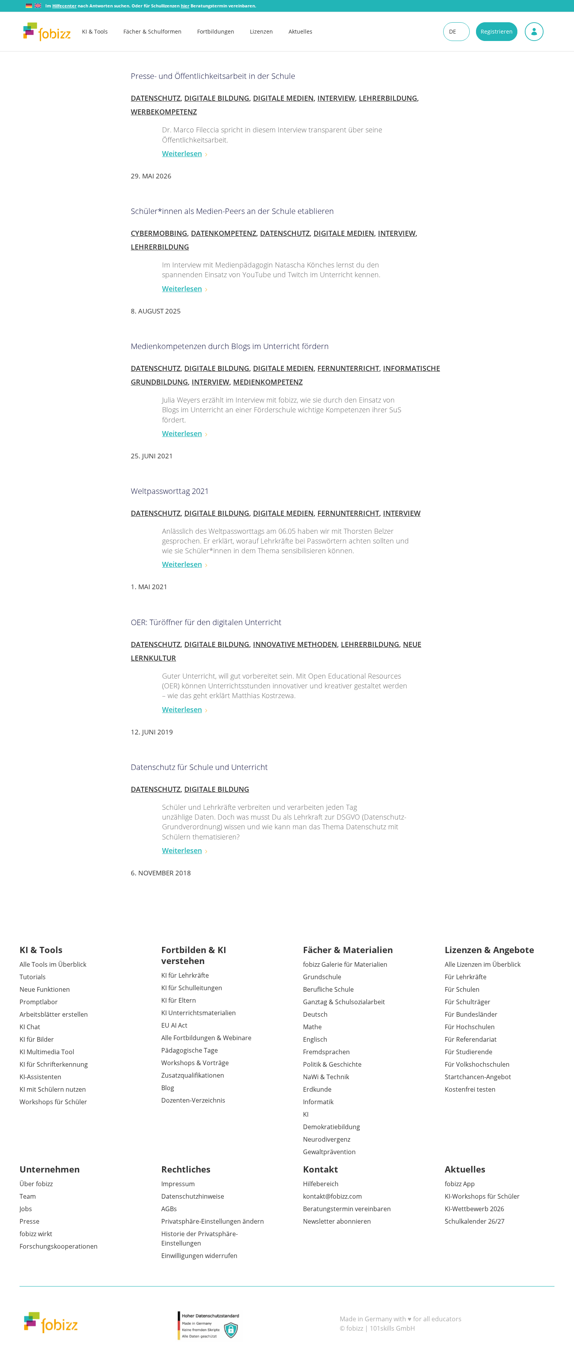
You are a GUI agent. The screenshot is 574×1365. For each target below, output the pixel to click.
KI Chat (30, 1027)
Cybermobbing (159, 233)
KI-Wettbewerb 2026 (474, 1209)
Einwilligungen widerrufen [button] (199, 1255)
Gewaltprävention (329, 1152)
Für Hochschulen (470, 1027)
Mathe (312, 1027)
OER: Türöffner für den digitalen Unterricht (206, 622)
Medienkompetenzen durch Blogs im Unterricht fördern (230, 346)
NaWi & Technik (326, 1077)
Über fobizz (36, 1184)
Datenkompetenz (223, 233)
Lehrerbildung (388, 98)
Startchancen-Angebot (478, 1077)
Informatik (318, 1102)
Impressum (178, 1184)
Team (28, 1196)
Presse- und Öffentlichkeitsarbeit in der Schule (213, 76)
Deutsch (315, 1014)
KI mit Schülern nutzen (53, 1089)
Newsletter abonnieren (337, 1221)
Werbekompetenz (164, 111)
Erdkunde (317, 1089)
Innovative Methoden (295, 644)
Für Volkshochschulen (477, 1064)
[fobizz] (47, 31)
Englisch (315, 1039)
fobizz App (460, 1184)
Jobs (26, 1209)
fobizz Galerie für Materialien (345, 964)
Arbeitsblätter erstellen (54, 1014)
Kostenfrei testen (470, 1089)
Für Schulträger (467, 1002)
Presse (29, 1221)
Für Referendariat (471, 1039)
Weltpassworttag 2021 (170, 491)
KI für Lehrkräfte (185, 975)
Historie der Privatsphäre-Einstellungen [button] (199, 1238)
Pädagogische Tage (189, 1050)
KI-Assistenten (40, 1077)
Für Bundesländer (471, 1014)
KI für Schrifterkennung (54, 1064)
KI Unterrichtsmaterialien (198, 1013)
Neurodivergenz (326, 1139)
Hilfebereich (321, 1184)
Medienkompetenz (268, 382)
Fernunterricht (348, 368)
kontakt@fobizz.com (332, 1196)
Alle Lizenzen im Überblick (483, 964)
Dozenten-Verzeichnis (193, 1100)
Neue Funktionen (45, 989)
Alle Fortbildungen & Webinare (206, 1038)
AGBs (169, 1209)
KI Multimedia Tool (47, 1052)
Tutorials (33, 977)
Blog (167, 1087)
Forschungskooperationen (59, 1246)
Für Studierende (468, 1052)
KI (305, 1114)
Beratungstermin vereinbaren (347, 1209)
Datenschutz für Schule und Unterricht (199, 767)
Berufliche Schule (328, 989)
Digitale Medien (283, 98)
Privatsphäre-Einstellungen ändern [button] (212, 1221)
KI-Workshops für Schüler (482, 1196)
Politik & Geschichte (332, 1064)
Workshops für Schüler (53, 1102)
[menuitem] (102, 31)
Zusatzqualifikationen (192, 1075)
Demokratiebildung (331, 1127)
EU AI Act (174, 1025)
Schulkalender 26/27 (474, 1221)
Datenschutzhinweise (192, 1196)
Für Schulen (462, 989)
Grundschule (322, 977)
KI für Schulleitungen (191, 988)
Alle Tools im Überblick (53, 964)
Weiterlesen (182, 153)
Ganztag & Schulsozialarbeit (344, 1002)
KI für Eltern (178, 1000)
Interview (336, 98)
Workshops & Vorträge (195, 1062)
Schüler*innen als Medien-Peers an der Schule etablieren (232, 211)
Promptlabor (39, 1002)
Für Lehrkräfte (466, 977)
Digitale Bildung (216, 98)
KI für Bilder (37, 1039)
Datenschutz (155, 98)
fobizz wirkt (36, 1234)
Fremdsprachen (326, 1052)
